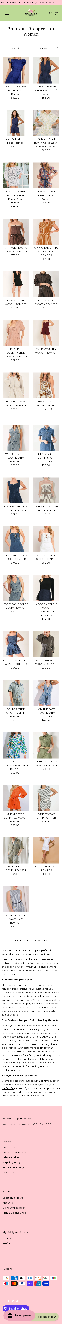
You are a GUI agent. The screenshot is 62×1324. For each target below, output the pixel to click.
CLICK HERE (43, 1124)
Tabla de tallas (11, 1157)
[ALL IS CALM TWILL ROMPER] (46, 850)
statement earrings (35, 1047)
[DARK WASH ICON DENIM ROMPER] (16, 490)
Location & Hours (13, 1197)
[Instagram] (8, 1301)
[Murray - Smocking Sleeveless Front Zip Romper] (46, 70)
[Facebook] (4, 1301)
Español (8, 1268)
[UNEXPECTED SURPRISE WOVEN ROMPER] (16, 798)
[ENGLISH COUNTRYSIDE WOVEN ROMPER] (16, 333)
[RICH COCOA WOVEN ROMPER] (46, 284)
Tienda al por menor (14, 1152)
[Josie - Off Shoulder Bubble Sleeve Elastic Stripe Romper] (16, 175)
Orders (7, 1238)
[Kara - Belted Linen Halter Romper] (16, 123)
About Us (8, 1202)
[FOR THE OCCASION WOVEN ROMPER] (16, 745)
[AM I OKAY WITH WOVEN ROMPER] (46, 644)
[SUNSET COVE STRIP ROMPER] (46, 798)
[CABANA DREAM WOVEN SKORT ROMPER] (46, 385)
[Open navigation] (9, 13)
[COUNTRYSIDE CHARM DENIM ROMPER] (16, 693)
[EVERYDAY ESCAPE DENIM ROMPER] (16, 588)
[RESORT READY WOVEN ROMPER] (16, 385)
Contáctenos (10, 1147)
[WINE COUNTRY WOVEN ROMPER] (46, 333)
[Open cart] (57, 13)
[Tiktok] (17, 1301)
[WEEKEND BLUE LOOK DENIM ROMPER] (16, 438)
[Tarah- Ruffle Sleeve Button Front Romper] (16, 70)
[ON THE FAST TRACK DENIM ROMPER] (46, 693)
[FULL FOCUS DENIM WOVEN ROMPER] (16, 644)
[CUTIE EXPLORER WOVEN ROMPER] (46, 745)
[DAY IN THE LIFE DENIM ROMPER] (16, 850)
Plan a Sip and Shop (14, 1212)
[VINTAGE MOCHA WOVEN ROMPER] (16, 232)
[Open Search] (50, 13)
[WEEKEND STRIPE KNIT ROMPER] (46, 490)
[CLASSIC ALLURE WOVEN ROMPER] (16, 284)
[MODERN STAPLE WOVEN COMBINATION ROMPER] (46, 588)
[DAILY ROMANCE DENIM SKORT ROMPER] (46, 438)
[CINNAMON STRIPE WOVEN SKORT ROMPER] (46, 232)
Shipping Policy (11, 1162)
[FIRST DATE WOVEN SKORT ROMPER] (46, 539)
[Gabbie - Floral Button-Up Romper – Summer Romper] (46, 123)
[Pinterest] (13, 1301)
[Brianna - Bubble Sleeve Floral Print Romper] (46, 175)
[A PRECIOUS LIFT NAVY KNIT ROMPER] (16, 899)
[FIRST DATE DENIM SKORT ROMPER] (16, 539)
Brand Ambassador (14, 1207)
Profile (6, 1243)
